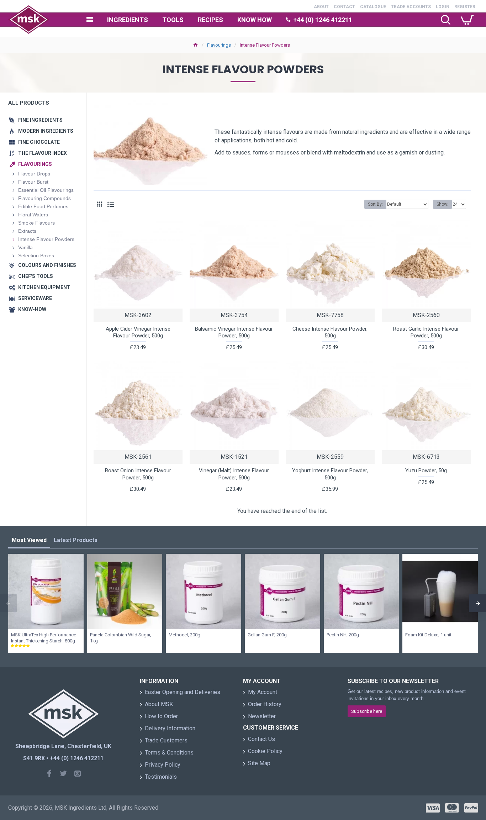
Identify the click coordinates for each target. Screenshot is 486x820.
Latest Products (75, 540)
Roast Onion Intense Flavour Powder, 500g (138, 474)
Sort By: (375, 204)
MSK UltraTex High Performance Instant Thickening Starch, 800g (43, 637)
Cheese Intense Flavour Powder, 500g (330, 332)
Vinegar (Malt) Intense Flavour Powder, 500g (234, 474)
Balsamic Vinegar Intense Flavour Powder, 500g (234, 332)
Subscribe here (366, 711)
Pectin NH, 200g (343, 634)
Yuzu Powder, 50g (426, 470)
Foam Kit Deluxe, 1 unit (428, 634)
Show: (442, 204)
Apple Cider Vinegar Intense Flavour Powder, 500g (138, 332)
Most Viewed (29, 540)
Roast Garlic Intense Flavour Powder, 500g (426, 332)
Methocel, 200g (184, 634)
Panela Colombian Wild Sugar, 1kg (120, 637)
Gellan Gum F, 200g (267, 634)
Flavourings (219, 45)
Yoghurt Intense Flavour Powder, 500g (330, 474)
